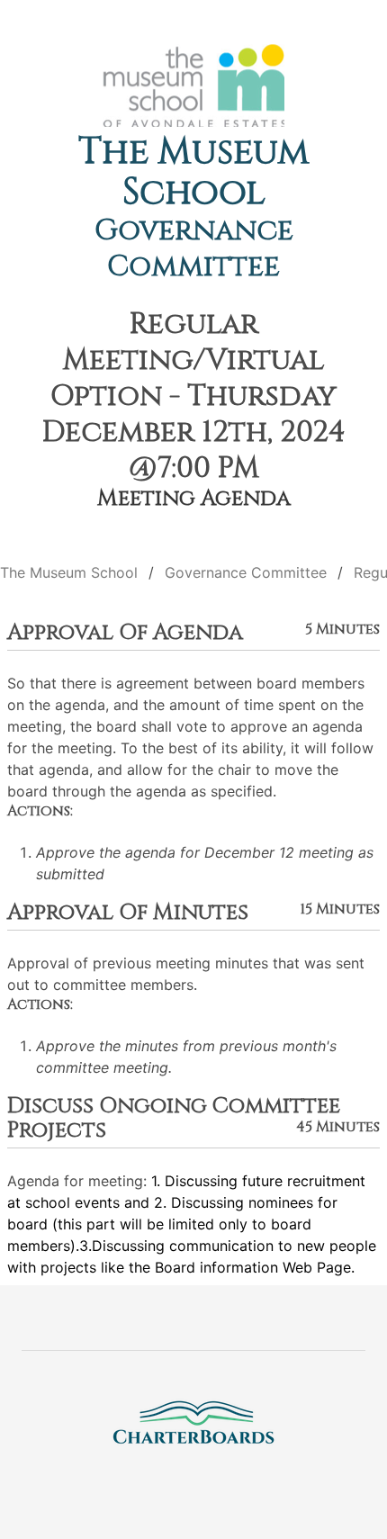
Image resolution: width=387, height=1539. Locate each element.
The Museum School (193, 172)
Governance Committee (193, 249)
